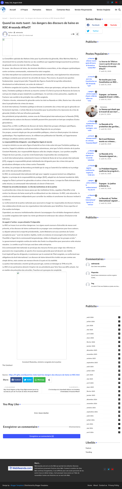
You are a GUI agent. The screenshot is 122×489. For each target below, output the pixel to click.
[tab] (12, 9)
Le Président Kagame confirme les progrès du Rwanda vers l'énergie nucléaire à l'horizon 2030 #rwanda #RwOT (109, 170)
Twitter (29, 380)
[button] (119, 9)
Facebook (17, 380)
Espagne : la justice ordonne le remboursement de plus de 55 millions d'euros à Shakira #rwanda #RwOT (109, 184)
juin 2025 (103, 375)
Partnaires (37, 10)
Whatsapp (40, 380)
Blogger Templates (17, 485)
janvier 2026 (103, 346)
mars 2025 (103, 387)
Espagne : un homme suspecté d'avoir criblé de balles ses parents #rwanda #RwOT (108, 95)
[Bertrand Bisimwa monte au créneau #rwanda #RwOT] (92, 141)
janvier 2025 (103, 395)
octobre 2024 (103, 408)
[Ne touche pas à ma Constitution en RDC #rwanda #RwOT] (92, 81)
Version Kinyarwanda (83, 10)
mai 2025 (103, 379)
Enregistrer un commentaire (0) (42, 436)
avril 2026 (103, 334)
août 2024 (103, 416)
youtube (113, 25)
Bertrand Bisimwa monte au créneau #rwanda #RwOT (107, 140)
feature (88, 448)
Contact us (103, 485)
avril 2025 (103, 383)
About (95, 485)
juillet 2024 (103, 420)
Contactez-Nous (63, 10)
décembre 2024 (103, 399)
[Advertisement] (103, 236)
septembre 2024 (103, 412)
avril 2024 (103, 432)
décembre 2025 (103, 350)
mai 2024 (103, 428)
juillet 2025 (103, 371)
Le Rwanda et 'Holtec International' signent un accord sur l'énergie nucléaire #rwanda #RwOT (109, 199)
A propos (24, 10)
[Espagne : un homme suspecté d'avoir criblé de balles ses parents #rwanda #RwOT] (92, 96)
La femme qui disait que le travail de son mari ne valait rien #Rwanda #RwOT (109, 110)
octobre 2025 (103, 358)
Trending (89, 452)
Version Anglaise (103, 10)
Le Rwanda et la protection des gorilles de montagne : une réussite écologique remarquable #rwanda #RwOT (109, 125)
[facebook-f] (108, 2)
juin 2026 (103, 326)
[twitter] (112, 2)
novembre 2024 (103, 403)
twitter (96, 31)
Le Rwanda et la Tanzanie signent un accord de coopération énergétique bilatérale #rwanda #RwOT (108, 155)
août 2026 (103, 317)
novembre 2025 (103, 354)
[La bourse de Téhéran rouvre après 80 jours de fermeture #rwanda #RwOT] (92, 63)
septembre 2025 (103, 363)
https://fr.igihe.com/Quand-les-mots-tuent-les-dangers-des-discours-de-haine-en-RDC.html (44, 375)
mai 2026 (103, 330)
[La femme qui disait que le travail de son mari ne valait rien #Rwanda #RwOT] (92, 111)
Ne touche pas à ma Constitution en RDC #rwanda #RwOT (107, 81)
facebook (95, 25)
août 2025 (103, 367)
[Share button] (49, 379)
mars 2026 (103, 338)
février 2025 (103, 391)
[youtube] (116, 2)
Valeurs (49, 10)
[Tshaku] (120, 2)
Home (90, 485)
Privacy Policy (113, 485)
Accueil (13, 10)
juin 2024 (103, 424)
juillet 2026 (103, 321)
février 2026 (103, 342)
